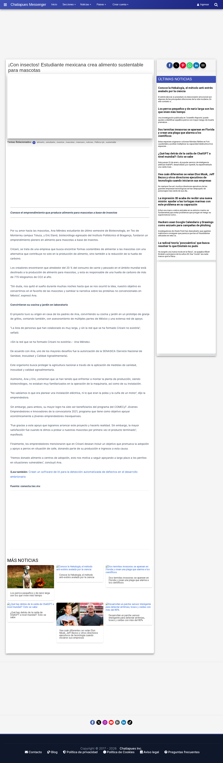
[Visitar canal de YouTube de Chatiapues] (111, 722)
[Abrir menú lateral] (5, 5)
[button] (170, 65)
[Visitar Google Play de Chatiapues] (117, 722)
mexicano (80, 142)
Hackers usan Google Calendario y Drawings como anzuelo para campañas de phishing (185, 223)
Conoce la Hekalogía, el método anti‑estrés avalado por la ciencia (185, 89)
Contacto (35, 752)
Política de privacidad (82, 752)
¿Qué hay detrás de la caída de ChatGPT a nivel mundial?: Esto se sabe (184, 155)
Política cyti (99, 142)
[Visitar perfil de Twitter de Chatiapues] (98, 722)
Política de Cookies (120, 752)
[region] (112, 34)
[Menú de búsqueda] (216, 5)
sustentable (111, 142)
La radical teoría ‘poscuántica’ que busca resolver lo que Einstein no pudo (183, 244)
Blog (53, 752)
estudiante (50, 142)
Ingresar (204, 4)
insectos (60, 142)
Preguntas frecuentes (183, 752)
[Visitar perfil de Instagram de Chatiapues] (105, 722)
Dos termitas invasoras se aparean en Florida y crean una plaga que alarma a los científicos (186, 132)
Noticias (84, 4)
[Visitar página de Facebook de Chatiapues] (92, 722)
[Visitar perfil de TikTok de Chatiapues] (129, 722)
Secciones (68, 4)
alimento (40, 142)
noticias (89, 142)
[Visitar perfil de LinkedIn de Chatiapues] (123, 722)
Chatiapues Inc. (131, 748)
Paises (100, 4)
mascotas (70, 142)
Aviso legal (151, 752)
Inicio (54, 4)
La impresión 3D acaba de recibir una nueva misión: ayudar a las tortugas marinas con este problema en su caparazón (185, 201)
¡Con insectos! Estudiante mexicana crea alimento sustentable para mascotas (75, 67)
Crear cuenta (119, 4)
